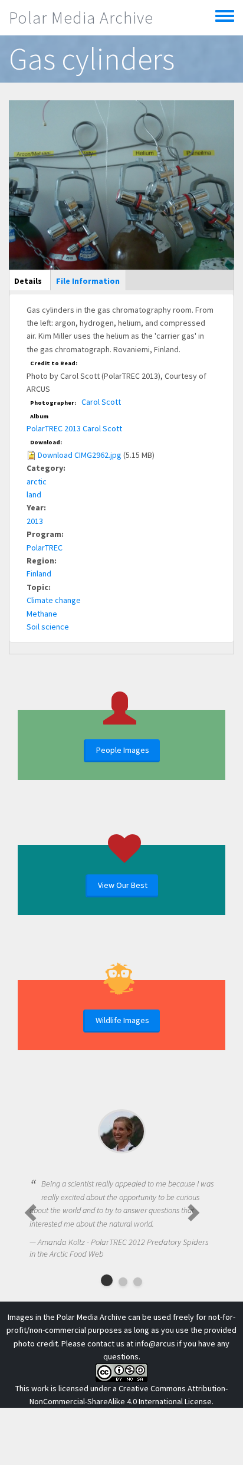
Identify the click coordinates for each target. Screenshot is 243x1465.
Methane (42, 613)
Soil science (48, 626)
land (34, 494)
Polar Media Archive (81, 17)
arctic (37, 481)
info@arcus (155, 1343)
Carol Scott (101, 401)
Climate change (54, 600)
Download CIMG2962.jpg (79, 455)
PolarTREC (45, 547)
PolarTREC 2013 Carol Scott (74, 428)
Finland (39, 573)
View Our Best (122, 885)
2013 (35, 521)
